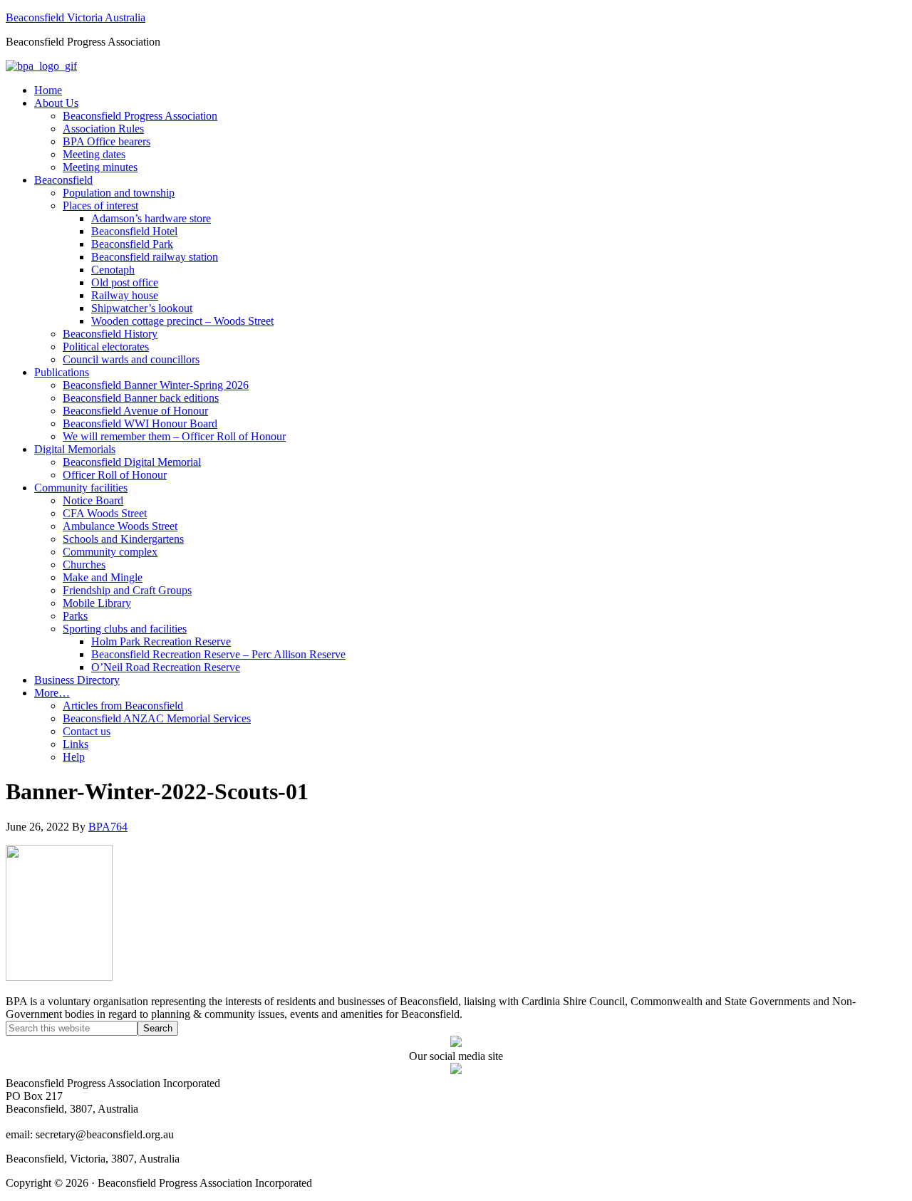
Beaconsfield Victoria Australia (75, 17)
